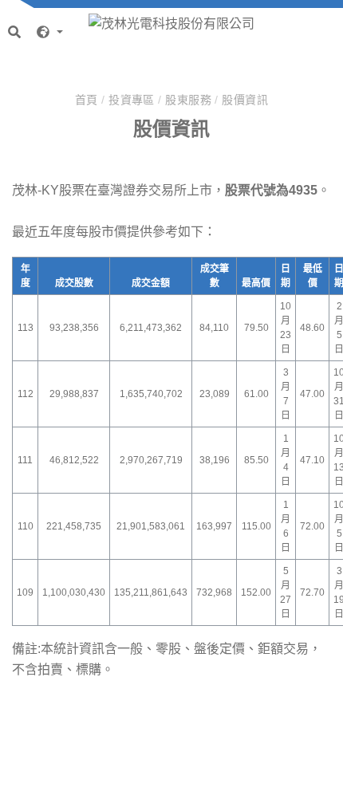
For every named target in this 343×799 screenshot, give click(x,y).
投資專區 (133, 99)
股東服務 (190, 99)
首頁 (88, 99)
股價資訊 (245, 99)
